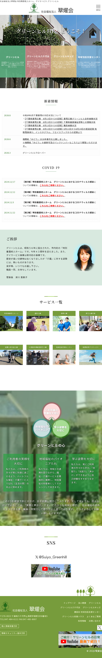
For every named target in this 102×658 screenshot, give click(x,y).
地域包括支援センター (89, 57)
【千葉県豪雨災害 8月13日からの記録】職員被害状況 (50, 125)
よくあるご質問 (94, 616)
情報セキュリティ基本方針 (13, 633)
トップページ (70, 603)
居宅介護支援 (90, 313)
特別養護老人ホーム (11, 313)
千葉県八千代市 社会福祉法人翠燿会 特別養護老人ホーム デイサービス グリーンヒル (51, 8)
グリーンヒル (12, 57)
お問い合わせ (95, 621)
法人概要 (82, 603)
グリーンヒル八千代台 (38, 56)
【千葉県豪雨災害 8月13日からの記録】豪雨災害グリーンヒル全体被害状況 (61, 118)
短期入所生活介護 (11, 347)
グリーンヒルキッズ (64, 56)
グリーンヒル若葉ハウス (73, 616)
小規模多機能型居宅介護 (38, 347)
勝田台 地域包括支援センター (87, 612)
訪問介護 (64, 313)
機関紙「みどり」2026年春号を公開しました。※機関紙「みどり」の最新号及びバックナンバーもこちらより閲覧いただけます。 (60, 142)
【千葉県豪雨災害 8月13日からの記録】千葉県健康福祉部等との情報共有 (60, 122)
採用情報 (82, 621)
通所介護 (38, 313)
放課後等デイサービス (91, 347)
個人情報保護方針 (9, 626)
